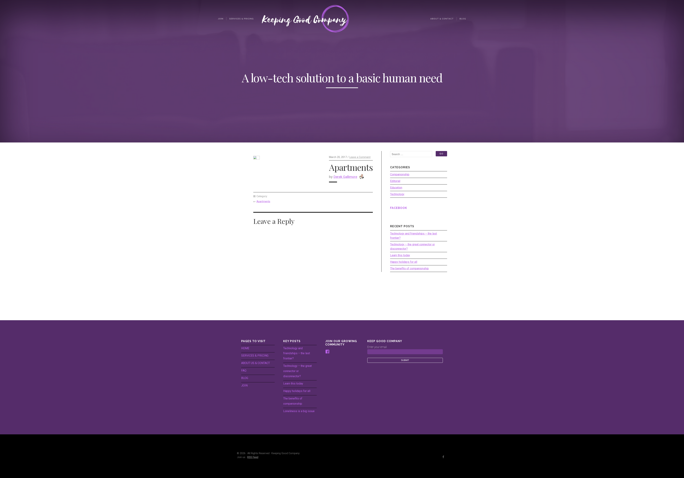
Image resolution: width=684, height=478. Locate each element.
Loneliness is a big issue (299, 411)
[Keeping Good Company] (342, 18)
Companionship (399, 174)
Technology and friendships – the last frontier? (413, 236)
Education (396, 187)
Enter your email (377, 347)
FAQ (243, 370)
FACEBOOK (398, 208)
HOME (245, 348)
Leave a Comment (359, 157)
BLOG (244, 378)
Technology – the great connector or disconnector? (412, 246)
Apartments (263, 201)
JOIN (244, 385)
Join (220, 18)
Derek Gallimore (345, 177)
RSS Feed (252, 457)
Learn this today (400, 255)
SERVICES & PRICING (254, 355)
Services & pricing (241, 18)
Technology (397, 194)
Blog (463, 18)
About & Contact (442, 18)
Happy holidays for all (403, 262)
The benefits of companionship (409, 268)
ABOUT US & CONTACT (255, 363)
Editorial (395, 181)
